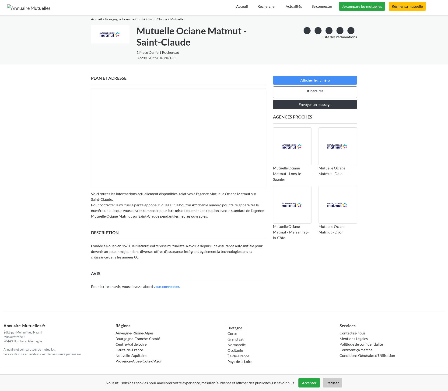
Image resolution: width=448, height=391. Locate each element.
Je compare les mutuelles (362, 6)
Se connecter (322, 6)
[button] (351, 30)
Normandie (237, 344)
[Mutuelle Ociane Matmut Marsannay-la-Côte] (292, 204)
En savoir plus (283, 382)
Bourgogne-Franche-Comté (125, 19)
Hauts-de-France (129, 350)
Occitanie (235, 350)
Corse (232, 333)
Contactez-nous (352, 333)
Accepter (309, 382)
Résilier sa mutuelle (407, 6)
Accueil (96, 19)
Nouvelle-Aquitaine (131, 355)
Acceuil (242, 6)
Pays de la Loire (240, 361)
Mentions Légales (354, 338)
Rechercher (267, 6)
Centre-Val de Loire (131, 344)
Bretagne (235, 328)
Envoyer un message (315, 104)
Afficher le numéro (315, 80)
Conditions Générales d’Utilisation (367, 355)
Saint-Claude (157, 19)
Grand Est (236, 339)
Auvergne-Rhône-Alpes (135, 333)
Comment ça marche (356, 350)
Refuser (332, 382)
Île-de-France (238, 356)
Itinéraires (315, 91)
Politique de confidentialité (361, 344)
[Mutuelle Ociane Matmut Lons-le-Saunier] (292, 146)
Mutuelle (176, 19)
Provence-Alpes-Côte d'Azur (139, 361)
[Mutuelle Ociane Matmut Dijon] (338, 204)
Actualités (294, 6)
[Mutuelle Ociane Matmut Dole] (338, 146)
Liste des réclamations (339, 37)
